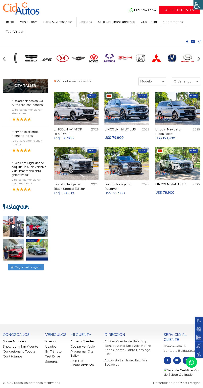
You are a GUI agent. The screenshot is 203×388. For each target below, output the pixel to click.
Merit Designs (189, 383)
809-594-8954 (145, 10)
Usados (50, 346)
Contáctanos (12, 356)
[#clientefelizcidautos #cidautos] (37, 226)
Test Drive (52, 356)
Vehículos (27, 22)
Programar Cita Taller (82, 353)
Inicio (10, 22)
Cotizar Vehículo (83, 346)
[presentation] (4, 59)
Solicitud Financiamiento (116, 22)
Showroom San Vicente (20, 346)
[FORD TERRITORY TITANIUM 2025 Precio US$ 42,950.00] (37, 250)
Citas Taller (149, 22)
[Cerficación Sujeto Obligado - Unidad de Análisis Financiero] (182, 372)
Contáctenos (173, 22)
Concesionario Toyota (19, 351)
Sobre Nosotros (15, 341)
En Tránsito (53, 351)
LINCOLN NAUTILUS (120, 129)
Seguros (85, 22)
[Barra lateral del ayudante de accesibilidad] (198, 5)
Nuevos (51, 341)
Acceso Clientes (179, 10)
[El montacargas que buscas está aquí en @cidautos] (13, 226)
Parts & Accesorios (57, 22)
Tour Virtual (14, 32)
